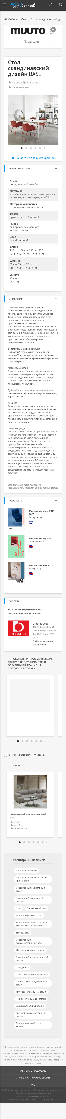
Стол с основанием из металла (32, 974)
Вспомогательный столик (29, 915)
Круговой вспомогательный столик (30, 1014)
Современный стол (37, 908)
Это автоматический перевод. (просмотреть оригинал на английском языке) (33, 486)
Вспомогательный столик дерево (29, 1025)
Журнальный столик (26, 870)
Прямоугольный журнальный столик (31, 983)
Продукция (31, 42)
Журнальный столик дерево (30, 950)
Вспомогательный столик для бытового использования (31, 924)
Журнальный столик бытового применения (31, 879)
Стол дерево (22, 967)
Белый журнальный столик (30, 1005)
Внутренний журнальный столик (29, 900)
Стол (18, 908)
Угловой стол (23, 932)
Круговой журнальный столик (31, 991)
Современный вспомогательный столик (29, 941)
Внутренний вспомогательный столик (32, 959)
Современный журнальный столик (30, 889)
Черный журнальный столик (31, 998)
